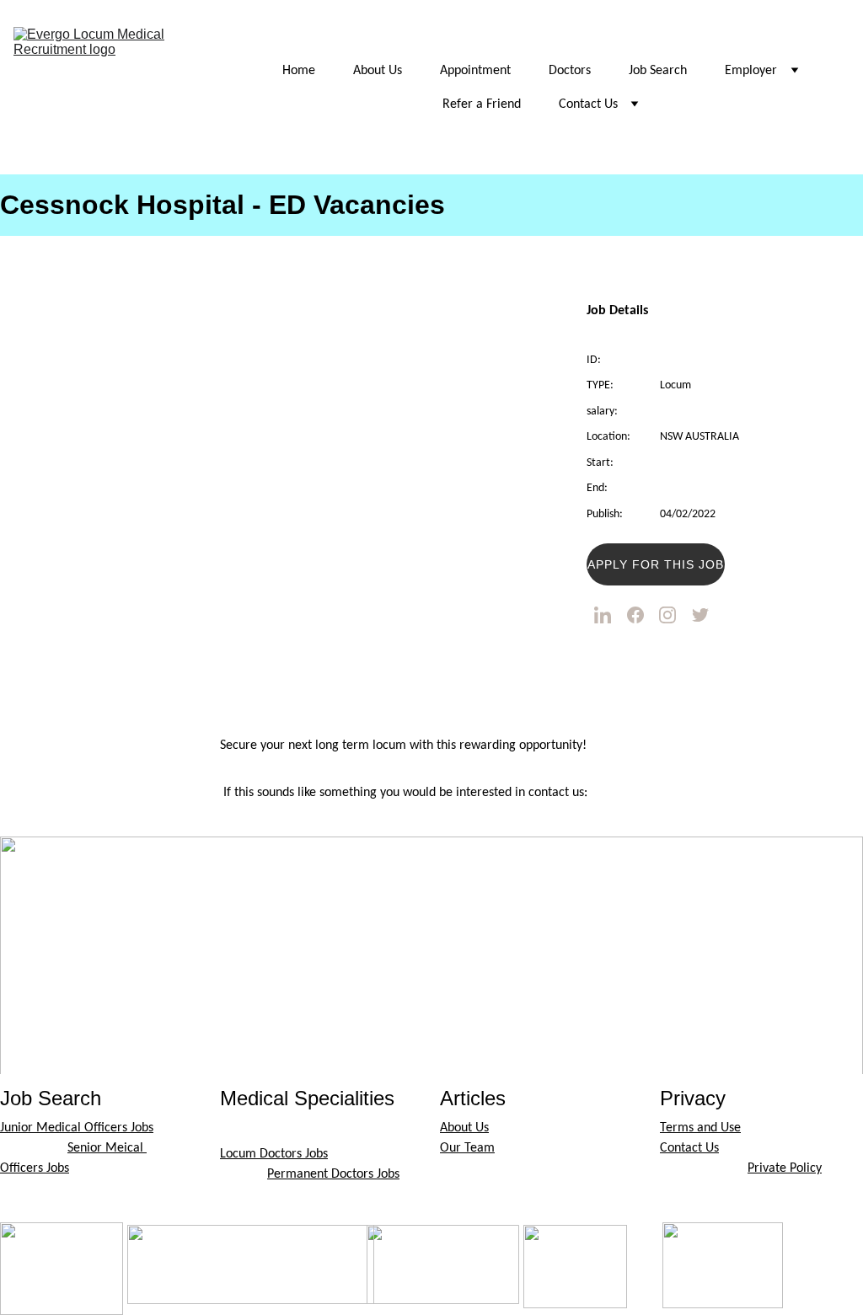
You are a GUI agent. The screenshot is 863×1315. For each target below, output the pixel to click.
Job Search (658, 71)
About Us (377, 71)
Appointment (475, 71)
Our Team (467, 1148)
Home (298, 71)
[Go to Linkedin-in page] (602, 615)
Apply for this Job (655, 564)
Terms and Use (700, 1128)
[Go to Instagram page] (667, 615)
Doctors (570, 71)
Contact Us (588, 104)
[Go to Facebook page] (635, 615)
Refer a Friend (481, 104)
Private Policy (785, 1168)
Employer (751, 71)
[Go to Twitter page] (700, 615)
